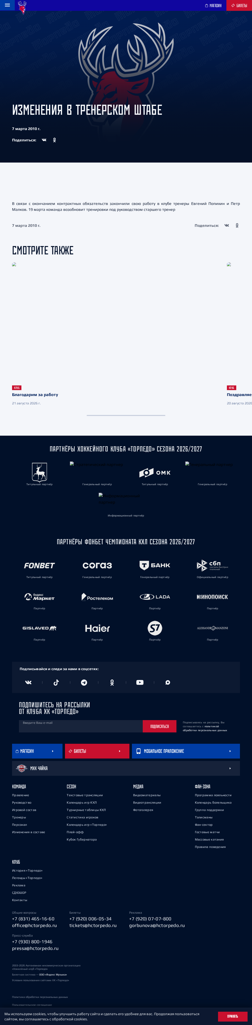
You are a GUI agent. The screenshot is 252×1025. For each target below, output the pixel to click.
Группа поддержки (209, 810)
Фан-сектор (204, 825)
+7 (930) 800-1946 (32, 941)
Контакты (19, 900)
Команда (19, 786)
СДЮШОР (19, 892)
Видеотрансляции (147, 802)
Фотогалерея (143, 810)
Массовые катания (209, 839)
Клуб (16, 862)
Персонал (19, 825)
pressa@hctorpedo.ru (35, 948)
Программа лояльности (213, 795)
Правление (20, 795)
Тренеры (19, 817)
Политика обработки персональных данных (40, 996)
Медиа (138, 786)
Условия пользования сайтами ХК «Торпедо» (40, 980)
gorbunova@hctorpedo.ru (157, 925)
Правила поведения (210, 847)
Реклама (18, 885)
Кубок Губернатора (82, 839)
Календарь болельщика (213, 802)
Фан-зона (202, 786)
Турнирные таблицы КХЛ (86, 810)
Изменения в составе (28, 832)
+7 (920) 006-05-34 (90, 918)
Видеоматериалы (146, 795)
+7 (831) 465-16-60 (33, 918)
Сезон (71, 786)
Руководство (21, 802)
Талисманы (204, 817)
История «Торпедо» (27, 870)
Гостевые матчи (207, 832)
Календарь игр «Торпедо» (87, 825)
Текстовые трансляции (85, 795)
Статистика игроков (82, 817)
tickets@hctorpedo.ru (93, 925)
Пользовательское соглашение (32, 1004)
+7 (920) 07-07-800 (150, 918)
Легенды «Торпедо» (27, 878)
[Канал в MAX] (168, 682)
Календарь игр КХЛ (82, 802)
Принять (232, 1016)
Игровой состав (24, 810)
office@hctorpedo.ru (34, 925)
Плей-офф (75, 832)
